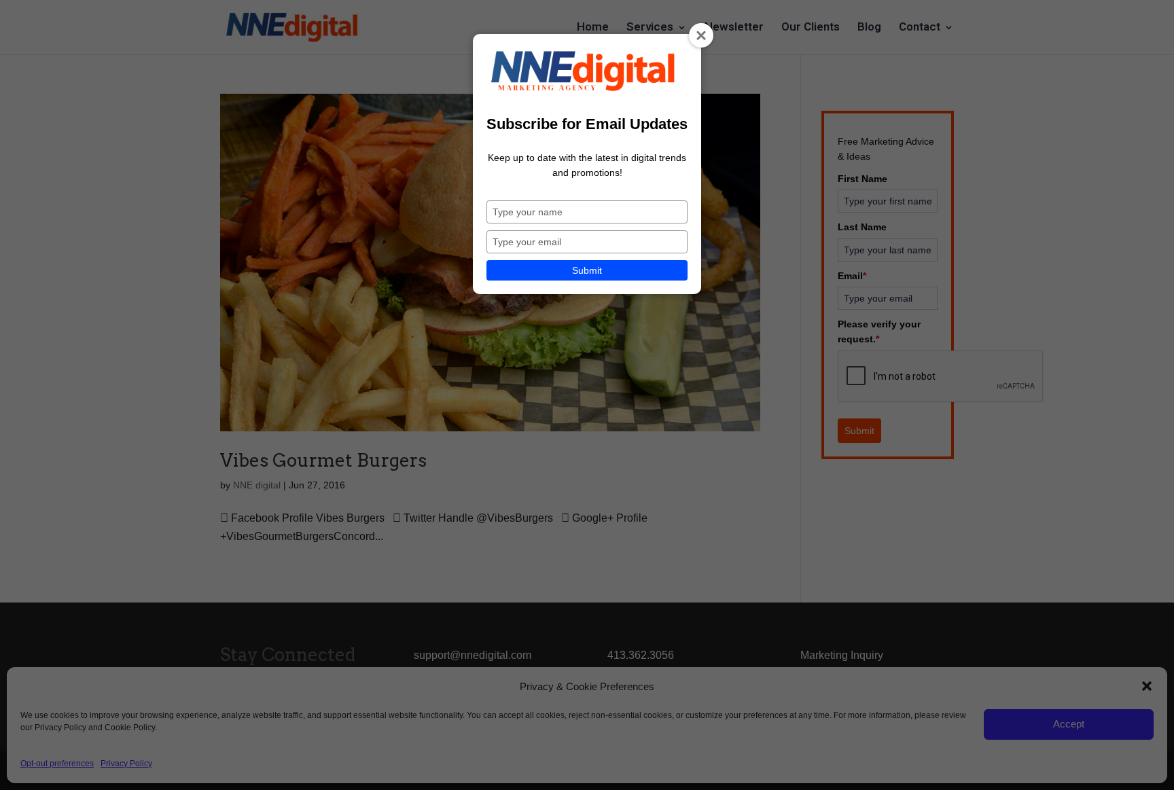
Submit (587, 270)
